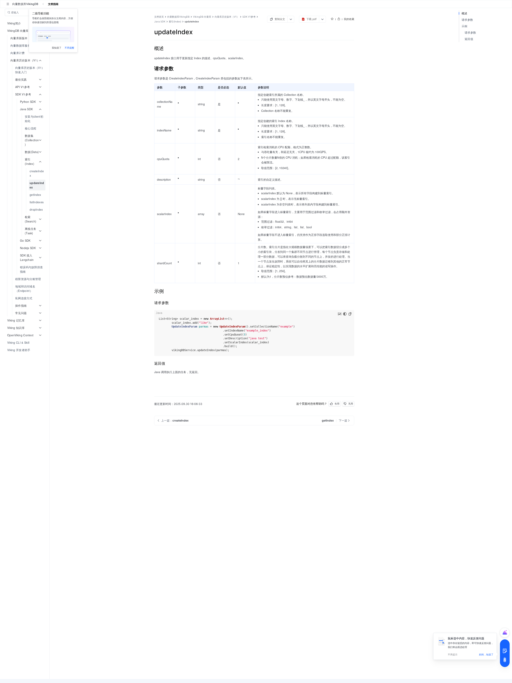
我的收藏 (349, 19)
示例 (464, 26)
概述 (464, 13)
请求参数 (467, 19)
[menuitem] (25, 45)
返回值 (469, 39)
